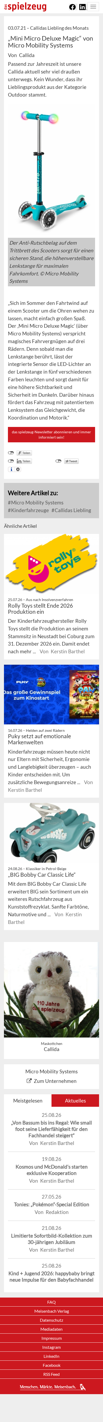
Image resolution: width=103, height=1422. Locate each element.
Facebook (51, 1365)
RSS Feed (51, 1374)
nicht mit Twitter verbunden (58, 461)
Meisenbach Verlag (51, 1310)
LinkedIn (51, 1356)
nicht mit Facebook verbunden (11, 453)
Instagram (51, 1347)
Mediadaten (51, 1329)
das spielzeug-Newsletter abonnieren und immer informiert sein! (51, 434)
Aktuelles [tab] (75, 1100)
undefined (11, 461)
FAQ (51, 1301)
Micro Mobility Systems (36, 502)
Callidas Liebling (72, 510)
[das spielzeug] (25, 6)
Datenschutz (51, 1319)
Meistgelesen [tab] (28, 1100)
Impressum (51, 1338)
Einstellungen (18, 469)
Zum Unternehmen (55, 1081)
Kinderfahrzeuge (29, 510)
